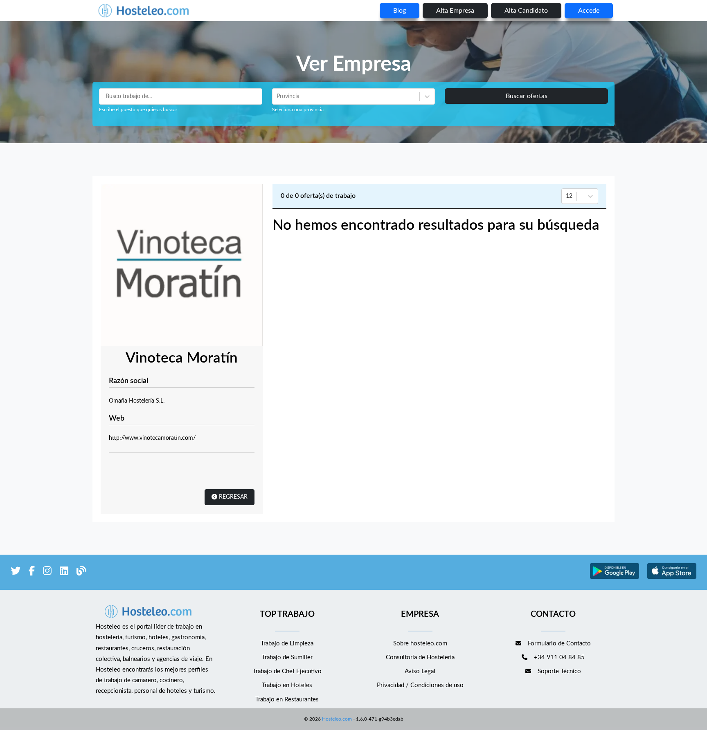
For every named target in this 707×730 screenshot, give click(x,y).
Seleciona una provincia (298, 109)
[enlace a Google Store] (614, 578)
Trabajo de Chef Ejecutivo (287, 671)
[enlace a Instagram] (47, 572)
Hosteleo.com (337, 719)
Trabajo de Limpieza (287, 643)
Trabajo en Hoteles (287, 685)
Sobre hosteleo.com (420, 643)
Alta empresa (455, 10)
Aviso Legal (420, 671)
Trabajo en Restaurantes (287, 699)
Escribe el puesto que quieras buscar (138, 109)
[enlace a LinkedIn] (64, 572)
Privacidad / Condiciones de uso (420, 685)
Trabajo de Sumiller (287, 657)
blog (399, 10)
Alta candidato (526, 10)
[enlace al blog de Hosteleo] (81, 572)
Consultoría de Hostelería (420, 657)
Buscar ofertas (526, 96)
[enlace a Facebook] (32, 572)
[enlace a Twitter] (16, 572)
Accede (588, 10)
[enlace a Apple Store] (671, 578)
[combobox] (277, 96)
